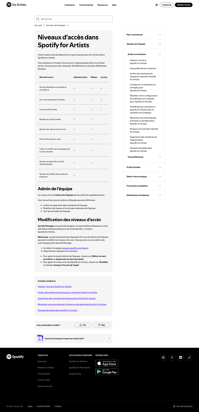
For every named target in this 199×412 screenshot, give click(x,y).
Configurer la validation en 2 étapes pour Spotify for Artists (143, 87)
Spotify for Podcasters (79, 367)
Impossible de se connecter (143, 68)
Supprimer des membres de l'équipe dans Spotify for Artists (67, 298)
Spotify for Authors (78, 361)
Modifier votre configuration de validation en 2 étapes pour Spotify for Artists (143, 98)
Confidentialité (43, 406)
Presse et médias (46, 367)
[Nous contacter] (108, 338)
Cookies (58, 406)
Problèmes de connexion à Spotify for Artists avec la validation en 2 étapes (142, 109)
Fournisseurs (44, 373)
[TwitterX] (172, 357)
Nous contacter (45, 386)
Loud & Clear (44, 379)
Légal (29, 406)
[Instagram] (163, 357)
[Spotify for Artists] (16, 5)
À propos (42, 361)
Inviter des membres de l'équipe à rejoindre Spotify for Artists (67, 292)
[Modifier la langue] (156, 5)
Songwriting (75, 373)
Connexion (167, 5)
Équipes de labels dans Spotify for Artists (57, 310)
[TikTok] (189, 357)
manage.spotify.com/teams (74, 247)
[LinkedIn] (180, 357)
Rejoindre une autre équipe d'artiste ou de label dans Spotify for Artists (72, 304)
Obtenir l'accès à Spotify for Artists (54, 286)
